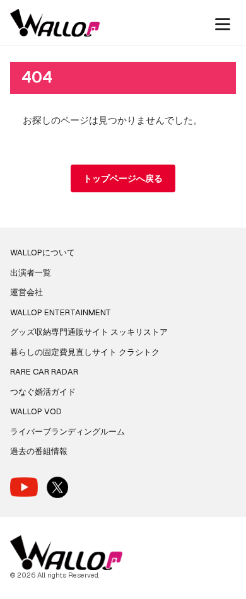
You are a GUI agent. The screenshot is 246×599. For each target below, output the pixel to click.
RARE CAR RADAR (44, 371)
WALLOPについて (42, 252)
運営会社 (26, 292)
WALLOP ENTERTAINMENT (60, 312)
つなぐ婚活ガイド (43, 392)
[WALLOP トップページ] (55, 23)
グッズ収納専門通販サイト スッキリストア (89, 332)
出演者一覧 (30, 272)
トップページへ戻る (123, 178)
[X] (57, 487)
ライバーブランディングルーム (67, 431)
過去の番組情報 (38, 451)
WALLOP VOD (36, 411)
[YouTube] (24, 487)
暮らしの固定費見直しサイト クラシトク (85, 352)
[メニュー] (222, 22)
